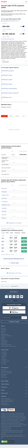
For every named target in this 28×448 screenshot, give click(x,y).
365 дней (17, 116)
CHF (3, 251)
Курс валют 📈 (7, 286)
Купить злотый (4, 377)
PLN (3, 244)
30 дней (10, 116)
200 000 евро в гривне (6, 79)
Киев (7, 232)
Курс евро (3, 331)
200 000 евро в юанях (6, 84)
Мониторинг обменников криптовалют (8, 346)
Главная (2, 286)
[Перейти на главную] (4, 2)
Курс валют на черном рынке (6, 372)
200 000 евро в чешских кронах (9, 88)
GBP (3, 248)
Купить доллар (4, 374)
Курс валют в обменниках (6, 371)
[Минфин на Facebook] (6, 296)
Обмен (24, 238)
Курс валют (3, 328)
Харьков (23, 232)
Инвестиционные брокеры (6, 335)
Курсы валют (4, 281)
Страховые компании (5, 404)
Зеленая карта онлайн (5, 398)
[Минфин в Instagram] (17, 296)
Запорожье (17, 232)
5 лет (24, 116)
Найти (24, 317)
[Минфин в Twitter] (14, 296)
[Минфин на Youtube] (21, 296)
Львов (11, 232)
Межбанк (3, 337)
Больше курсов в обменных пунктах (13, 258)
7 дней (4, 116)
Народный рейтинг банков (6, 344)
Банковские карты (4, 334)
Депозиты (3, 338)
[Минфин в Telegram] (10, 296)
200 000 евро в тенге (6, 97)
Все (3, 232)
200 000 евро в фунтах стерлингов (9, 93)
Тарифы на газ (4, 340)
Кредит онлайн (4, 343)
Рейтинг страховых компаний (7, 401)
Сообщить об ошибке (14, 321)
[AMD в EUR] (24, 30)
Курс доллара (3, 329)
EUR (3, 241)
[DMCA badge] (14, 441)
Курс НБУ (3, 332)
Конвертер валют (4, 341)
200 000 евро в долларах (7, 70)
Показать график (15, 262)
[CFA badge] (18, 410)
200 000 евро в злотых (6, 75)
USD (3, 238)
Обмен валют (3, 369)
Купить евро (3, 375)
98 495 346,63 (23, 154)
